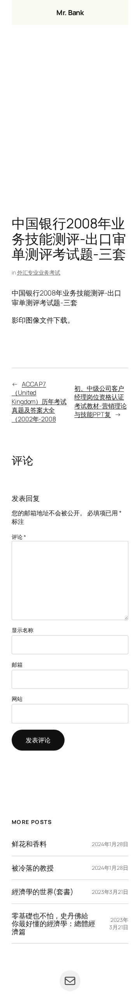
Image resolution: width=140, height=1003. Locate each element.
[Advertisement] (70, 122)
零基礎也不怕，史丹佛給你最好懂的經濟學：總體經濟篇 (53, 923)
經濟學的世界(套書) (43, 891)
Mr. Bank (70, 12)
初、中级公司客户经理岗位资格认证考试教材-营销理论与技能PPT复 (100, 401)
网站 (17, 698)
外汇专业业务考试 (38, 272)
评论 (19, 537)
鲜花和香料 (29, 844)
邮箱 (17, 664)
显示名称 (22, 630)
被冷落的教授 (32, 868)
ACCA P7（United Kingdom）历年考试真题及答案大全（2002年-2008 (39, 401)
